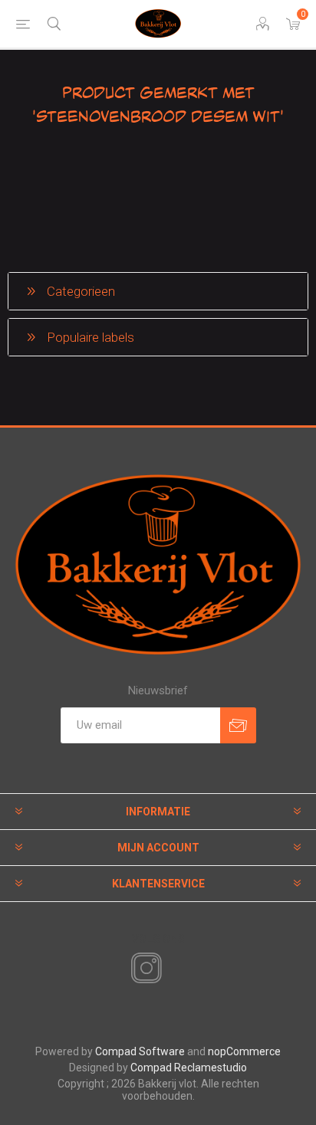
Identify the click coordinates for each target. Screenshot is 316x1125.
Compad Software (140, 1051)
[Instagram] (143, 968)
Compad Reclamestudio (188, 1067)
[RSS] (172, 969)
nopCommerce (244, 1051)
